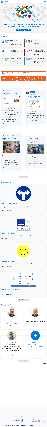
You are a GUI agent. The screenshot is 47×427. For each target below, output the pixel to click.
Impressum (20, 417)
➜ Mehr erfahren (35, 75)
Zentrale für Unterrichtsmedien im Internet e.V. (19, 425)
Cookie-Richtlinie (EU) (19, 421)
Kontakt (21, 416)
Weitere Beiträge (23, 177)
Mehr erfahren (20, 29)
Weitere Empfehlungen (23, 299)
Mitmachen (27, 29)
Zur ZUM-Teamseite (23, 360)
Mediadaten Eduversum (18, 420)
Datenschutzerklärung (19, 419)
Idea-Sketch (39, 425)
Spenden (21, 415)
